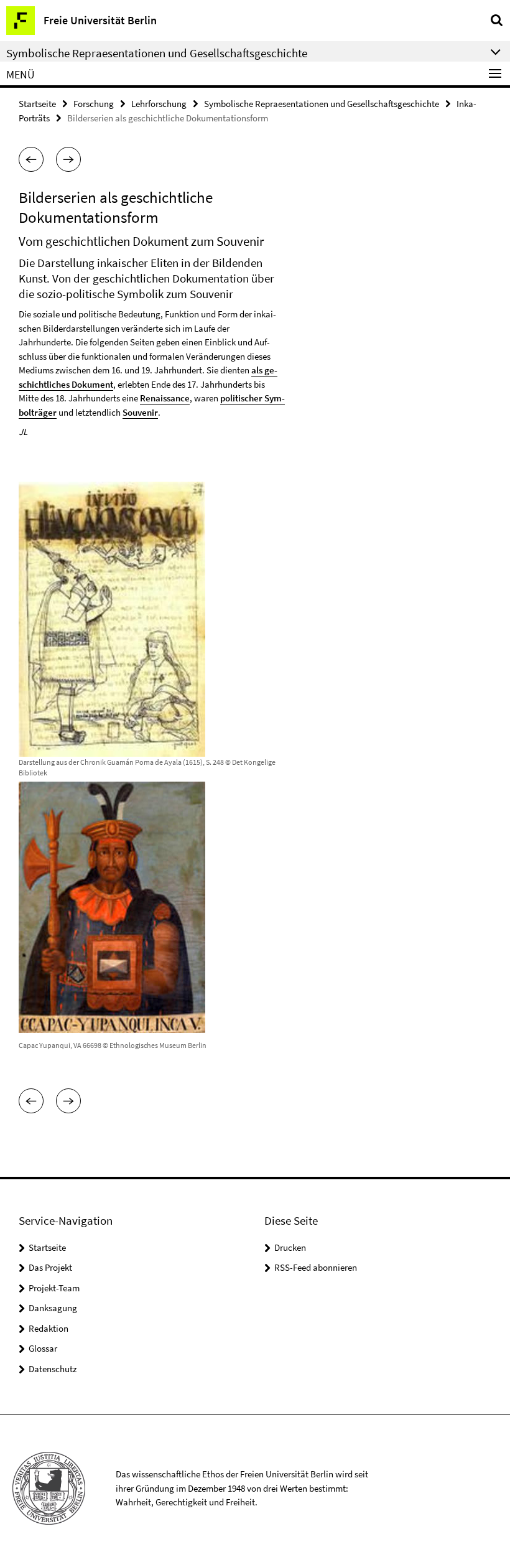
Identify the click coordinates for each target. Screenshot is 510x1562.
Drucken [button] (290, 1247)
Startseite (37, 104)
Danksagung (53, 1308)
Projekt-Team (54, 1288)
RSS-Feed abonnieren (315, 1267)
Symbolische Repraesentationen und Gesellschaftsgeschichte (321, 104)
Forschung (93, 104)
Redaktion (48, 1328)
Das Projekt (50, 1267)
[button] (31, 159)
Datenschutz (52, 1369)
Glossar (43, 1348)
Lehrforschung (159, 104)
